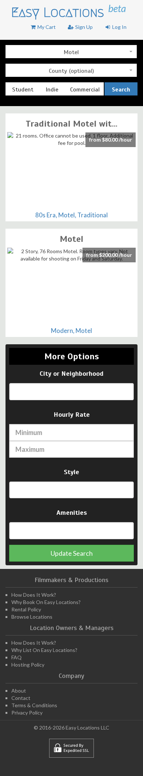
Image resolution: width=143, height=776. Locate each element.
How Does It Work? (33, 595)
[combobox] (71, 51)
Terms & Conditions (34, 705)
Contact (20, 698)
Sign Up (83, 27)
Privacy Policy (27, 712)
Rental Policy (26, 609)
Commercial (85, 89)
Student (22, 89)
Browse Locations (31, 617)
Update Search (72, 553)
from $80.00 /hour (110, 139)
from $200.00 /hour (109, 255)
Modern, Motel (71, 330)
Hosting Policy (27, 664)
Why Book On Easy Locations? (46, 602)
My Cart (46, 27)
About (18, 690)
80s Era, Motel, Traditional (71, 215)
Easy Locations (59, 12)
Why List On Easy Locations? (44, 650)
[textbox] (15, 391)
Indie (52, 89)
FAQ (16, 657)
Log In (118, 27)
